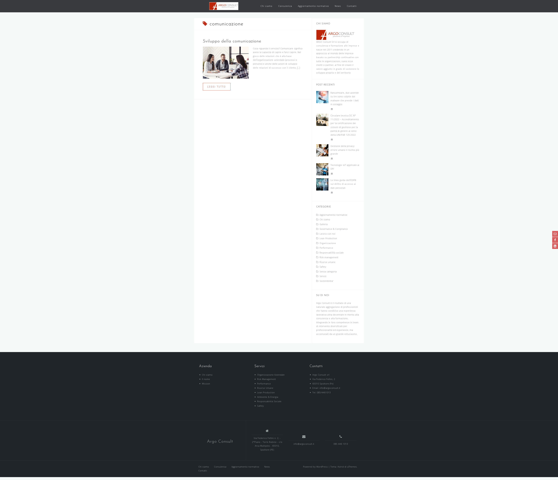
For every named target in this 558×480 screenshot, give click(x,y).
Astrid (341, 466)
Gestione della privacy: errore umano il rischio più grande (345, 150)
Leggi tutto (216, 86)
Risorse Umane (265, 388)
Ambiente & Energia (267, 397)
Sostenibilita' (326, 281)
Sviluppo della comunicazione (232, 41)
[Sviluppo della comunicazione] (226, 62)
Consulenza (285, 6)
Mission (206, 383)
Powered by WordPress (315, 466)
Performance (326, 247)
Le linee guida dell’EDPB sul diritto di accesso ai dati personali (343, 184)
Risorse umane (327, 262)
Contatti (352, 6)
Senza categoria (328, 271)
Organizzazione (328, 243)
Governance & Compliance (334, 229)
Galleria (324, 224)
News (338, 6)
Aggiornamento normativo (313, 6)
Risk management (329, 257)
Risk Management (266, 379)
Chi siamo (266, 6)
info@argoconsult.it (304, 444)
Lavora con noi (327, 233)
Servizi (323, 276)
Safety (323, 266)
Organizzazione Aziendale (271, 374)
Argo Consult (220, 441)
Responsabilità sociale (332, 252)
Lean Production (328, 238)
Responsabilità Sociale (269, 401)
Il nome (206, 379)
